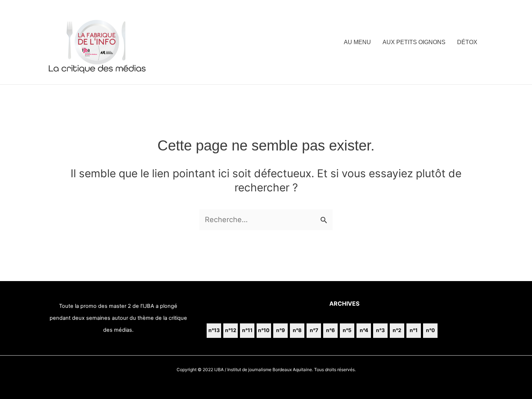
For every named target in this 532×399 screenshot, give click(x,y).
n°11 (247, 330)
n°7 (314, 330)
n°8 (297, 330)
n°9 (280, 330)
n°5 (347, 330)
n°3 (380, 330)
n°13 (214, 330)
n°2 (397, 330)
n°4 (364, 330)
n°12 (230, 330)
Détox (467, 42)
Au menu (357, 42)
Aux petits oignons (414, 42)
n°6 (330, 330)
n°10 (264, 330)
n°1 (414, 330)
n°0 (430, 330)
